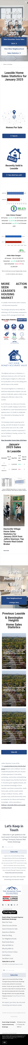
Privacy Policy (14, 1016)
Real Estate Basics (8, 942)
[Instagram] (14, 905)
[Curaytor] (9, 913)
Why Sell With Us (7, 945)
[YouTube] (11, 905)
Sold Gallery (6, 955)
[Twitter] (5, 905)
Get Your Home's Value (9, 952)
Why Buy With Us (7, 949)
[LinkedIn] (8, 905)
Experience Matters (8, 932)
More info (15, 1038)
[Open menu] (26, 2)
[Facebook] (3, 905)
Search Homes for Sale (9, 929)
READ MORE (6, 550)
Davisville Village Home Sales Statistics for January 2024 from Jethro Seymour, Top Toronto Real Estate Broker (14, 536)
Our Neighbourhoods (9, 939)
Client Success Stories (9, 926)
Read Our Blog (7, 935)
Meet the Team (7, 922)
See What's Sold (7, 958)
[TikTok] (17, 905)
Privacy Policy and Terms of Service (14, 872)
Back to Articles (7, 64)
